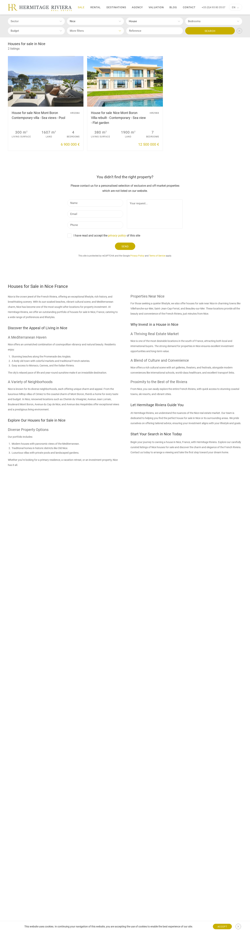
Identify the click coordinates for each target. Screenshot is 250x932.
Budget (15, 30)
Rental (95, 7)
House (133, 21)
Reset (239, 31)
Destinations (116, 7)
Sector (15, 21)
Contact (189, 7)
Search (210, 30)
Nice (72, 21)
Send (125, 246)
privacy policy (117, 235)
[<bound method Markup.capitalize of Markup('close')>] (238, 926)
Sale (81, 7)
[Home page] (40, 7)
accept (222, 926)
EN (234, 7)
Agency (137, 7)
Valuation (156, 7)
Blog (173, 7)
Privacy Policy (137, 255)
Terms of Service (157, 255)
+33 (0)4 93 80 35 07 (213, 7)
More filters (77, 30)
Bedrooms (194, 21)
